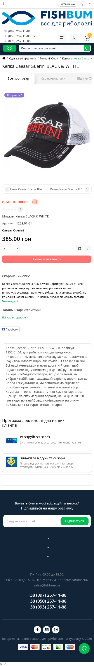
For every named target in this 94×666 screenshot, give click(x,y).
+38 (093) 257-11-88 (16, 41)
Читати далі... (11, 301)
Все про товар (18, 78)
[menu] (9, 48)
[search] (87, 48)
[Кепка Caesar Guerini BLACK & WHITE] (47, 135)
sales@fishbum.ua (47, 585)
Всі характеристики (15, 317)
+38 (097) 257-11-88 (16, 31)
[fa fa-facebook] (37, 629)
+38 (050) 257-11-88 (16, 36)
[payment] (23, 647)
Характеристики (53, 78)
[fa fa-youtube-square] (46, 629)
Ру (81, 4)
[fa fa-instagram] (55, 629)
